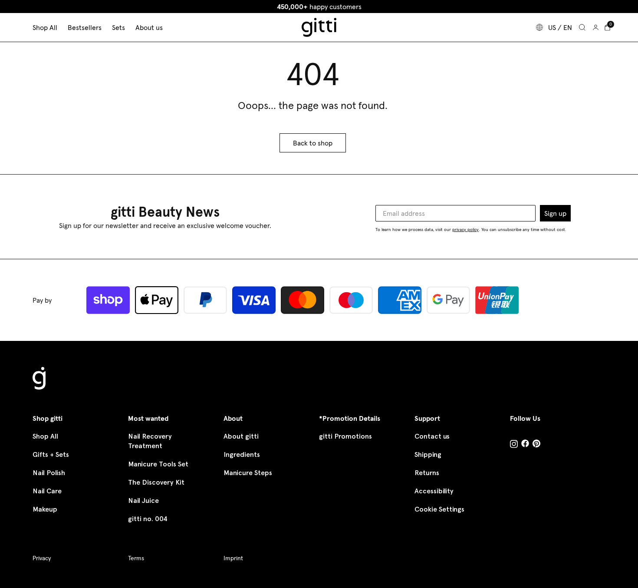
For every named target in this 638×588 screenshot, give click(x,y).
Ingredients (242, 454)
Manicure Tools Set (158, 464)
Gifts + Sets (51, 454)
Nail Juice (143, 500)
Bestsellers (85, 27)
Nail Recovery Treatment (150, 441)
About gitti (241, 436)
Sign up (555, 213)
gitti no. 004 (148, 519)
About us (149, 27)
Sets (118, 27)
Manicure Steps (248, 473)
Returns (426, 473)
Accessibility (434, 491)
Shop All (45, 436)
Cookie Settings (439, 509)
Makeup (45, 509)
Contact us (432, 436)
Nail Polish (49, 473)
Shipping (427, 454)
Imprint (233, 558)
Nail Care (47, 491)
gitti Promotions (345, 436)
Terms (136, 558)
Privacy (42, 558)
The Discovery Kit (156, 482)
